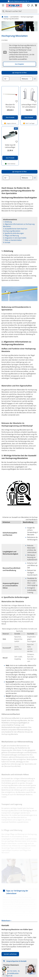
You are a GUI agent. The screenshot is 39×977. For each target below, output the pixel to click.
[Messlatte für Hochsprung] (10, 95)
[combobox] (19, 11)
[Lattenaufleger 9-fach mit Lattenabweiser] (29, 95)
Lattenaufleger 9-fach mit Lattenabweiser (28, 106)
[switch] (4, 974)
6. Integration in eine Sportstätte (14, 238)
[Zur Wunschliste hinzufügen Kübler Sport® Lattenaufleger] (16, 141)
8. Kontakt (6, 242)
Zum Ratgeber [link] (19, 64)
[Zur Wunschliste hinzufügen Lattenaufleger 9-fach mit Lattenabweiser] (35, 101)
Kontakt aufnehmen (10, 954)
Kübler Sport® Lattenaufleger (10, 146)
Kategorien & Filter (20, 73)
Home (6, 17)
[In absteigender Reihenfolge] (35, 79)
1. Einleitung (7, 222)
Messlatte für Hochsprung (10, 106)
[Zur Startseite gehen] (14, 5)
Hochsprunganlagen (27, 17)
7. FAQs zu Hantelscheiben (12, 240)
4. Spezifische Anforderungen (13, 233)
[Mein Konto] (32, 5)
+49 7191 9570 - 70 (13, 971)
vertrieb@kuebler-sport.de (12, 974)
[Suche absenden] (3, 11)
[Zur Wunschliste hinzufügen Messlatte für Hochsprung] (16, 101)
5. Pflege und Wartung (11, 236)
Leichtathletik (14, 17)
